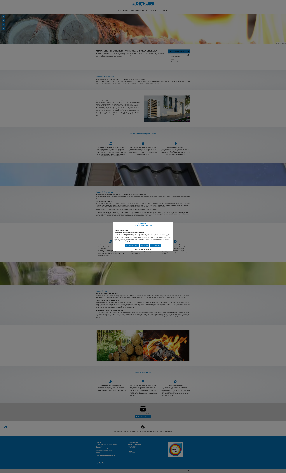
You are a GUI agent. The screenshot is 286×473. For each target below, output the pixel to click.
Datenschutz (139, 249)
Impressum (147, 249)
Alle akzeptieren (155, 245)
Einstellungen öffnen (132, 245)
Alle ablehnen (144, 245)
